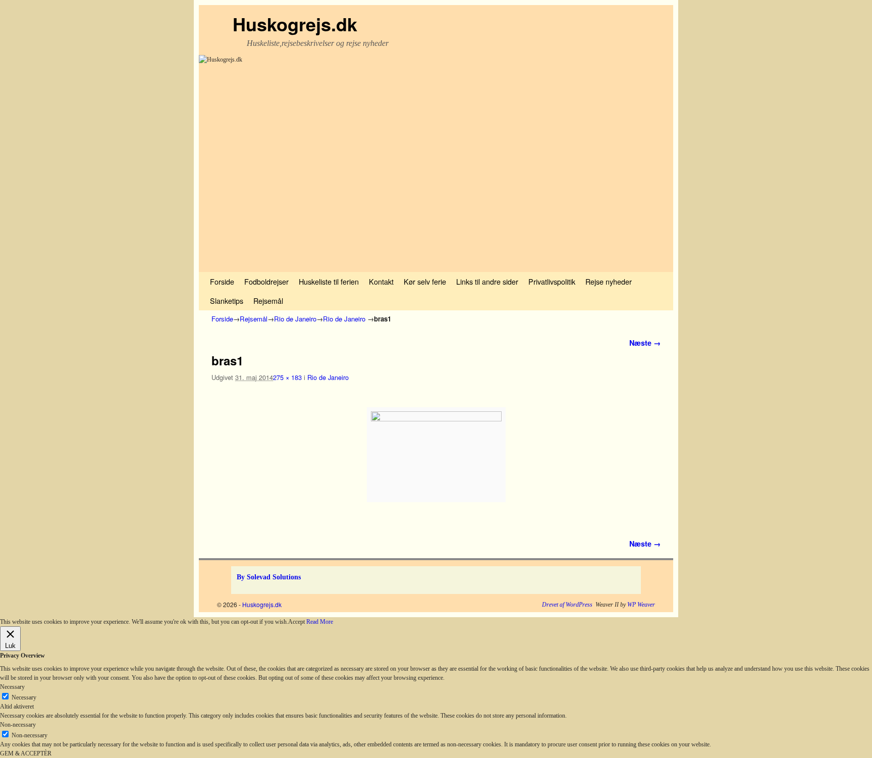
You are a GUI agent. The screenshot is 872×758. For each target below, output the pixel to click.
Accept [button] (296, 621)
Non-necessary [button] (18, 724)
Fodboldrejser (266, 281)
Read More (319, 621)
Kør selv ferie (425, 281)
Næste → (645, 343)
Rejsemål (268, 300)
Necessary (24, 697)
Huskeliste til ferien (329, 281)
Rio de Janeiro (295, 318)
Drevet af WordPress (567, 604)
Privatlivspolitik (551, 281)
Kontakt (381, 281)
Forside (222, 281)
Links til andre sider (487, 281)
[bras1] (436, 454)
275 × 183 (287, 377)
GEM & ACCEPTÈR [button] (25, 753)
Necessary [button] (12, 686)
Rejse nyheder (608, 281)
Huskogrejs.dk (295, 24)
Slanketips (226, 300)
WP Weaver (641, 604)
